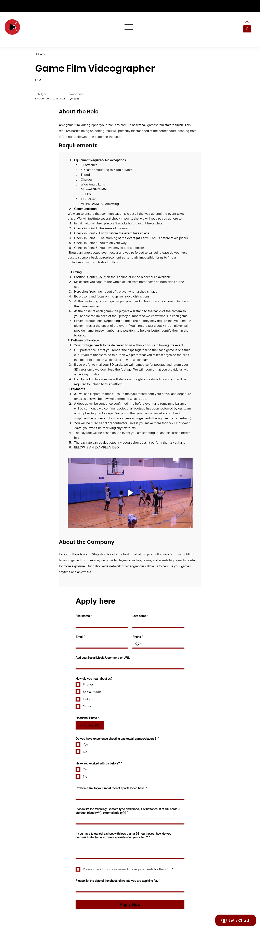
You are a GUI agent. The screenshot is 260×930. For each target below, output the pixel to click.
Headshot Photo (87, 718)
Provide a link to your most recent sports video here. (111, 788)
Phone (137, 636)
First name (84, 615)
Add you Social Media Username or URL (104, 657)
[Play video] (130, 493)
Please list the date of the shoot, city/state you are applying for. (118, 880)
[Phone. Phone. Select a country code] (139, 643)
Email (80, 636)
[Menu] (128, 27)
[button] (247, 26)
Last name (140, 615)
